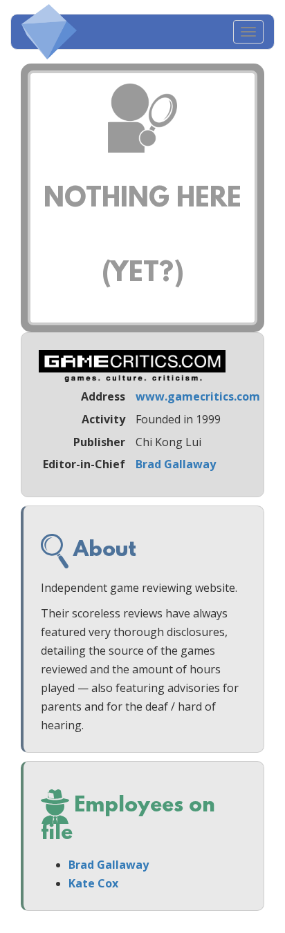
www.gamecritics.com (198, 396)
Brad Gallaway (176, 464)
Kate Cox (93, 883)
